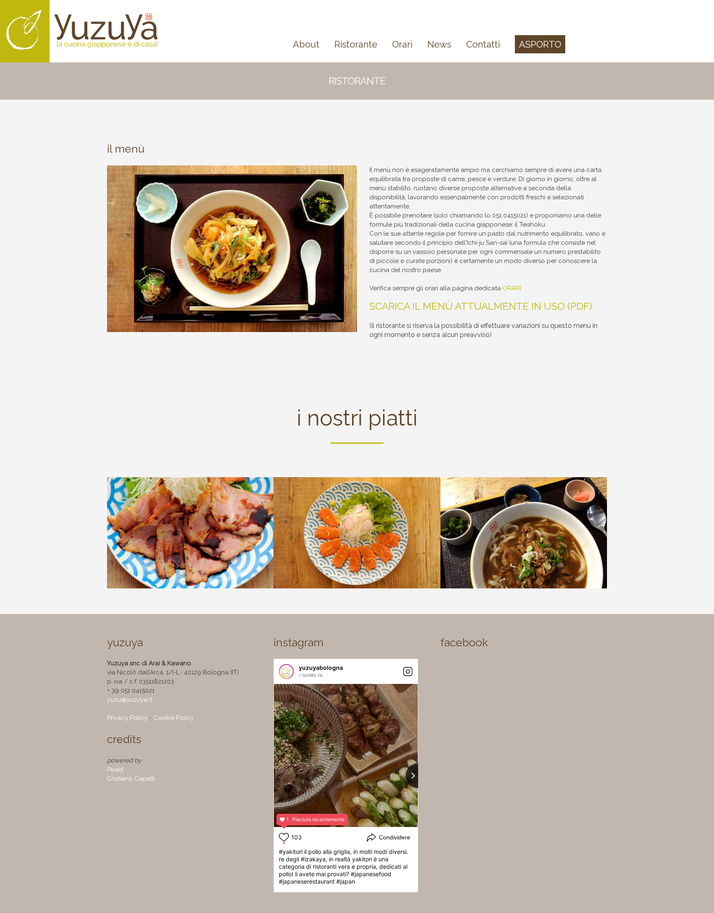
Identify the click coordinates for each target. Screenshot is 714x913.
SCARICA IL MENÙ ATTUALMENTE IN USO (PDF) (480, 306)
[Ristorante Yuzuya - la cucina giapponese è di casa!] (87, 31)
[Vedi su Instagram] (408, 671)
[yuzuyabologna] (286, 671)
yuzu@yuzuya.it (129, 699)
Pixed (115, 769)
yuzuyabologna (321, 667)
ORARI (511, 288)
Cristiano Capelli (131, 778)
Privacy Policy (127, 718)
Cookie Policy (173, 718)
